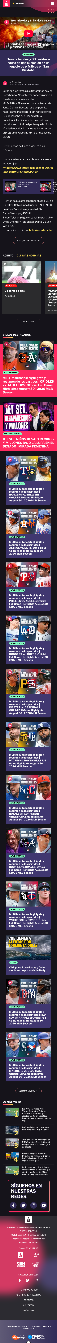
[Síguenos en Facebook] (20, 1281)
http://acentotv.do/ (41, 230)
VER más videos (29, 1091)
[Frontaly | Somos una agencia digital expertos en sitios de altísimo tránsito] (18, 1337)
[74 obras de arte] (21, 280)
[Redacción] (5, 84)
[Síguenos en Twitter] (28, 1281)
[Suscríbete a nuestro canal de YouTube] (43, 1205)
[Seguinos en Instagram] (33, 1205)
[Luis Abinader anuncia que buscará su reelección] (22, 186)
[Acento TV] (6, 3)
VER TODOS (28, 321)
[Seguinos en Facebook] (13, 1205)
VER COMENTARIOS (29, 240)
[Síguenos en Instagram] (36, 1281)
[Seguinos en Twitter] (23, 1205)
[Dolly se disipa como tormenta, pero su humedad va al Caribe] (28, 1131)
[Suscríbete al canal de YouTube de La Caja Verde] (36, 1265)
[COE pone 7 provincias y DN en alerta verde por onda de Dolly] (28, 955)
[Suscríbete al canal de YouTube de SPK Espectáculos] (21, 1265)
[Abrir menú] (52, 3)
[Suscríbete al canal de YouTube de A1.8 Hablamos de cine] (36, 1255)
